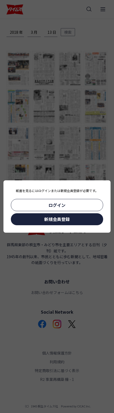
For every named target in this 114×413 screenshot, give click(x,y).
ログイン (57, 205)
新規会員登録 (57, 219)
